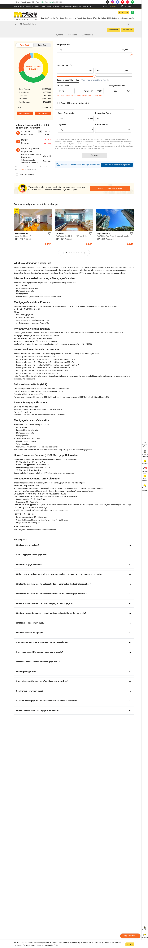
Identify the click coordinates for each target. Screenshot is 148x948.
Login (105, 6)
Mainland (37, 6)
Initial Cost (42, 45)
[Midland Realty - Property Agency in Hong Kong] (25, 16)
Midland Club (87, 6)
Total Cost (24, 45)
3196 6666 (21, 169)
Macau (43, 6)
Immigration (56, 6)
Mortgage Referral (66, 6)
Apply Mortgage (24, 113)
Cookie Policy (53, 945)
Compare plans (43, 113)
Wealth (49, 6)
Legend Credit (77, 6)
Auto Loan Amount (27, 175)
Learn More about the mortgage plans (117, 165)
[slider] (132, 55)
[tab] (68, 80)
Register (113, 6)
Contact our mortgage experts (110, 188)
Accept (130, 944)
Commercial (29, 6)
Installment (127, 30)
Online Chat (113, 30)
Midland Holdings (19, 6)
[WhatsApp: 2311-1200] (132, 12)
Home (16, 24)
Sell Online (132, 936)
